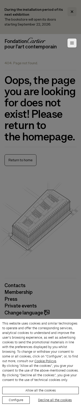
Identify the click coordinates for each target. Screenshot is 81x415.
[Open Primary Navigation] (72, 43)
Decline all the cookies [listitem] (55, 400)
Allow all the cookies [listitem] (40, 390)
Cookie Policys (45, 361)
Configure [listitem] (16, 400)
